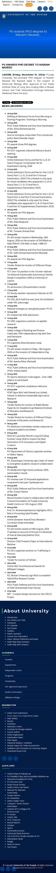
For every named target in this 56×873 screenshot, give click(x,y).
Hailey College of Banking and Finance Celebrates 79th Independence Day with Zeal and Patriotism (29, 333)
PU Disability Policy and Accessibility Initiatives (26, 776)
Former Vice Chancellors (17, 636)
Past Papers (12, 740)
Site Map (30, 1)
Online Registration (15, 734)
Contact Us (17, 4)
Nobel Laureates (14, 633)
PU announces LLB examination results (26, 287)
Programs (9, 676)
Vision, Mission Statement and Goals (22, 639)
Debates (10, 825)
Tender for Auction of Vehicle (21, 559)
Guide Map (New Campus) (18, 642)
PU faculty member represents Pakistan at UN (29, 293)
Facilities (10, 631)
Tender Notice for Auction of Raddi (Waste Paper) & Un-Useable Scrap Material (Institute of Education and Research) (29, 407)
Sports (10, 828)
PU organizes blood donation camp (24, 342)
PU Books (11, 814)
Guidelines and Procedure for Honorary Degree (27, 748)
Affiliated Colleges (12, 697)
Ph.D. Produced (13, 820)
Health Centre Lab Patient (18, 787)
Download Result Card (16, 751)
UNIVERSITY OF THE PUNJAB (27, 15)
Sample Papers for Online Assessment (23, 745)
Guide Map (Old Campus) (17, 644)
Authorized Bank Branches (18, 833)
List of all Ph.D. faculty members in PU (23, 836)
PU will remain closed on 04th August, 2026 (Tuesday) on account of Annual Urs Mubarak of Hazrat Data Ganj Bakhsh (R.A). (29, 532)
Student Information (13, 692)
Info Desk (19, 1)
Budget (10, 841)
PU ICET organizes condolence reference (27, 386)
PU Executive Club (14, 782)
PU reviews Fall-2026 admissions (23, 314)
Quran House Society (16, 784)
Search (6, 4)
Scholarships (10, 681)
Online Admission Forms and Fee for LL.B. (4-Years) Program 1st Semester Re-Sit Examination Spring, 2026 (29, 162)
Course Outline (13, 732)
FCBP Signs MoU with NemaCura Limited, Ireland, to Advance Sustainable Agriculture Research (28, 395)
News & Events (13, 844)
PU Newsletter (13, 798)
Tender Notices (13, 795)
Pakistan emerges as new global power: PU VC (29, 308)
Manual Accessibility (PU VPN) (19, 779)
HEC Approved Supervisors (16, 686)
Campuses (11, 623)
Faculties (8, 659)
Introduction (12, 617)
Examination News (15, 737)
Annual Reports (13, 822)
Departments (10, 665)
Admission (7, 1)
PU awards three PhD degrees (22, 144)
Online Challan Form (15, 801)
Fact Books (12, 628)
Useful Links (12, 817)
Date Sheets (12, 718)
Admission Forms (14, 726)
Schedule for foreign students (19, 729)
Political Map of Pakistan (18, 773)
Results (10, 721)
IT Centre (39, 868)
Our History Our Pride (16, 620)
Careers (41, 1)
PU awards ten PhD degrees (21, 212)
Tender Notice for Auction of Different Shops (29, 265)
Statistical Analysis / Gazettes (19, 743)
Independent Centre (13, 670)
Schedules (11, 724)
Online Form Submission (22, 714)
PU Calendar (12, 625)
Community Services (15, 830)
